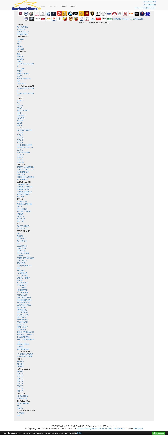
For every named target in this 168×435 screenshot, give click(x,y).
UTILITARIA (21, 84)
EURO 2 (20, 138)
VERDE (19, 123)
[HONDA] (87, 19)
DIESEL (19, 42)
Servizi (64, 6)
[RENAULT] (64, 13)
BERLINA (20, 59)
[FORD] (109, 13)
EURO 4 (20, 143)
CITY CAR (20, 69)
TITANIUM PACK (23, 337)
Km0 (19, 406)
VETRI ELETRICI (23, 344)
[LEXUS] (59, 19)
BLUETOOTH (22, 246)
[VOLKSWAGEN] (48, 13)
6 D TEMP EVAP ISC (24, 130)
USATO (20, 408)
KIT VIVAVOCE (22, 283)
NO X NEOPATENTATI (25, 354)
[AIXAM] (81, 19)
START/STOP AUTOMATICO (22, 328)
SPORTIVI (20, 216)
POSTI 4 (20, 379)
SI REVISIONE (22, 398)
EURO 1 (20, 135)
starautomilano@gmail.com (145, 8)
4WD (19, 54)
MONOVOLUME (23, 74)
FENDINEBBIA (22, 273)
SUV (18, 81)
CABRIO (20, 61)
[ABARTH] (65, 19)
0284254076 (138, 428)
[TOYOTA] (114, 13)
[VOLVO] (26, 19)
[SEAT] (125, 13)
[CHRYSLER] (37, 19)
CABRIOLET (21, 248)
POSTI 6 (20, 384)
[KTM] (131, 13)
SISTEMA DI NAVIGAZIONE (22, 318)
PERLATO (20, 118)
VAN (18, 416)
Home (43, 6)
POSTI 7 (20, 386)
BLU (18, 103)
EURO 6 (20, 157)
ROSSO (20, 120)
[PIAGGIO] (116, 18)
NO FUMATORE (23, 293)
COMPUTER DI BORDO (25, 258)
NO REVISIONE (22, 396)
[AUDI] (37, 13)
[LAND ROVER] (109, 19)
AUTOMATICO (22, 27)
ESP (18, 268)
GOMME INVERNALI (24, 192)
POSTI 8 (20, 389)
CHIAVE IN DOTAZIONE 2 (25, 65)
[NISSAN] (103, 13)
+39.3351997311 (149, 4)
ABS (18, 234)
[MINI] (136, 13)
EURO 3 (20, 140)
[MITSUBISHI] (138, 18)
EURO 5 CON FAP (23, 152)
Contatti (73, 6)
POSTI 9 (20, 391)
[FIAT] (20, 13)
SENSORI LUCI (22, 312)
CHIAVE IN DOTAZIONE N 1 (25, 89)
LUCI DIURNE (22, 288)
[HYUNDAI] (120, 13)
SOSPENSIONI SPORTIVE (22, 323)
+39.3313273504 (149, 1)
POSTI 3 (20, 376)
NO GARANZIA (22, 179)
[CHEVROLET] (48, 19)
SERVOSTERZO (23, 315)
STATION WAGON (24, 79)
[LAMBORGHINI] (92, 13)
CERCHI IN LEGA (23, 184)
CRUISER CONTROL (24, 266)
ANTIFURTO (21, 239)
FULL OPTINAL (22, 275)
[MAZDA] (92, 19)
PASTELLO (21, 116)
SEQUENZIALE (22, 34)
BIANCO (20, 101)
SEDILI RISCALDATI (24, 300)
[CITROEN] (59, 13)
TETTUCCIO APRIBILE (25, 334)
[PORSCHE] (70, 19)
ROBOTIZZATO (23, 32)
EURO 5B (20, 155)
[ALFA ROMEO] (31, 13)
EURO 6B (20, 162)
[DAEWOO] (147, 13)
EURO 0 (20, 133)
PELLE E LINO (22, 209)
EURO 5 (20, 150)
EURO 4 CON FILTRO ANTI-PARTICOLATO (25, 146)
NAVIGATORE (22, 290)
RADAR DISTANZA (24, 298)
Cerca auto (53, 6)
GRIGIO (19, 108)
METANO (20, 49)
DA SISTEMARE (23, 403)
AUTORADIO (22, 241)
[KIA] (43, 19)
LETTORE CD (22, 285)
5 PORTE (20, 366)
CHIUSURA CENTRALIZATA (23, 252)
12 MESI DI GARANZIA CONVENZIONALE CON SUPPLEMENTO (25, 169)
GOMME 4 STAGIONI (24, 187)
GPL (18, 44)
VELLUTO (20, 221)
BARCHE (20, 56)
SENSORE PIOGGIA (24, 305)
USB (18, 342)
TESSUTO (21, 219)
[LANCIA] (26, 13)
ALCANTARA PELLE (24, 204)
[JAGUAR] (75, 13)
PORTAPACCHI (22, 295)
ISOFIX (19, 280)
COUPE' (20, 71)
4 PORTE (20, 364)
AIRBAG (20, 236)
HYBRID (20, 47)
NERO (19, 113)
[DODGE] (31, 19)
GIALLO (20, 106)
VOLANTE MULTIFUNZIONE (23, 348)
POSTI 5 (20, 381)
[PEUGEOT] (53, 13)
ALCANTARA (22, 202)
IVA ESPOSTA (22, 229)
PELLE (19, 207)
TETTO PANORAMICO (25, 332)
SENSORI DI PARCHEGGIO (22, 308)
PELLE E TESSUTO (24, 211)
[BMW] (70, 13)
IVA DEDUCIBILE (23, 226)
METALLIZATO (22, 111)
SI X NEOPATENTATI (24, 357)
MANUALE (21, 29)
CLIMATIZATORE (23, 256)
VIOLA (19, 125)
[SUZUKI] (54, 19)
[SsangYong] (127, 18)
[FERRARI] (86, 13)
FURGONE (20, 413)
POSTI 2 (20, 374)
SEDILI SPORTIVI (23, 302)
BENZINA (20, 39)
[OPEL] (81, 13)
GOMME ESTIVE (23, 189)
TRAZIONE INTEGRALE (25, 339)
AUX (18, 243)
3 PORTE (20, 362)
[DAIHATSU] (98, 19)
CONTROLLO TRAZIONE (22, 262)
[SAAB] (142, 13)
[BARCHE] (97, 13)
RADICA (20, 214)
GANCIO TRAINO (23, 278)
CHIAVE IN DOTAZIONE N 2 (25, 94)
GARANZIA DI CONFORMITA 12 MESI (25, 176)
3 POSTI (20, 371)
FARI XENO (21, 271)
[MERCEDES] (42, 13)
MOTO (19, 76)
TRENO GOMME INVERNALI (23, 195)
